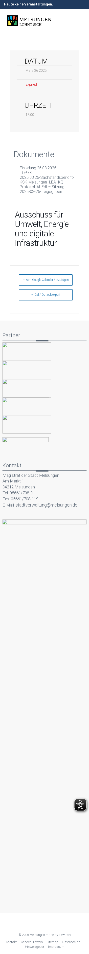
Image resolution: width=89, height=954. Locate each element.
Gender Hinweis (32, 942)
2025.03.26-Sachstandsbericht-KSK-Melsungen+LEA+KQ (47, 179)
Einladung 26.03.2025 (38, 168)
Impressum (56, 947)
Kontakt (11, 942)
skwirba (65, 935)
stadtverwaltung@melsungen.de (46, 505)
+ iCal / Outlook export (45, 294)
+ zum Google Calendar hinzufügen (46, 280)
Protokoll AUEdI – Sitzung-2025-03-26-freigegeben (43, 189)
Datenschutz (71, 942)
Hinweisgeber (34, 947)
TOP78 (26, 172)
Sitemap (52, 942)
